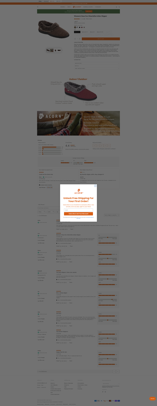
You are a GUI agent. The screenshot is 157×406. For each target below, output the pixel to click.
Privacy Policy (78, 218)
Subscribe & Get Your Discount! (78, 214)
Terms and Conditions (90, 217)
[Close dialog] (95, 186)
